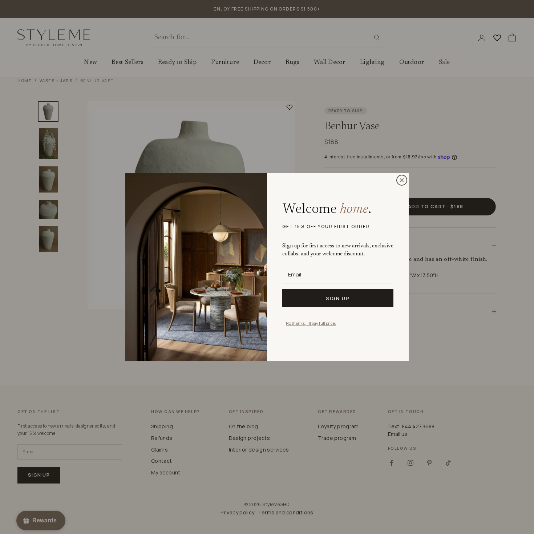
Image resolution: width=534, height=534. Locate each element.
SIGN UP (338, 298)
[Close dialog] (402, 180)
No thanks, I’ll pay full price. (311, 323)
